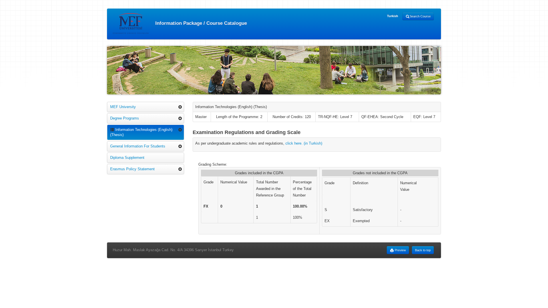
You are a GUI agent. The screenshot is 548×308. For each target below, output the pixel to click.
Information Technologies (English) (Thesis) (141, 132)
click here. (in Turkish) (303, 143)
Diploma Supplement (127, 157)
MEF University (123, 107)
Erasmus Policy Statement (132, 169)
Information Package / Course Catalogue (200, 23)
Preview (400, 250)
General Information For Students (137, 146)
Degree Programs (124, 118)
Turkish (392, 16)
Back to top (423, 250)
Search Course (420, 16)
